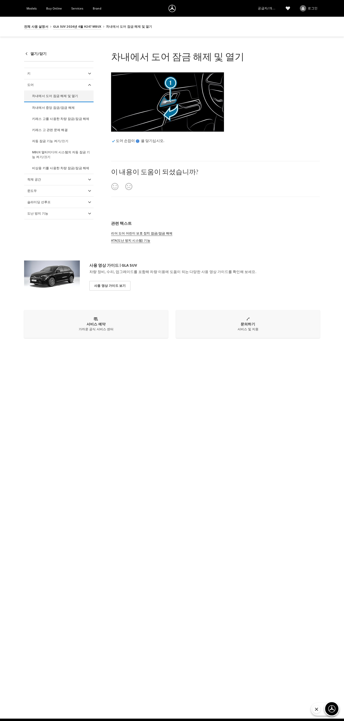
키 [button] (28, 73)
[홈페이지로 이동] (172, 8)
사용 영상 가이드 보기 (110, 286)
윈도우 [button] (32, 191)
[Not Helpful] (129, 186)
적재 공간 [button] (34, 179)
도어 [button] (30, 85)
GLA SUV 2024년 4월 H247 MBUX (77, 26)
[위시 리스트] (288, 8)
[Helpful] (115, 186)
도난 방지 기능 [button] (37, 213)
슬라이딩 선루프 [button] (39, 202)
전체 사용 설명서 (36, 26)
